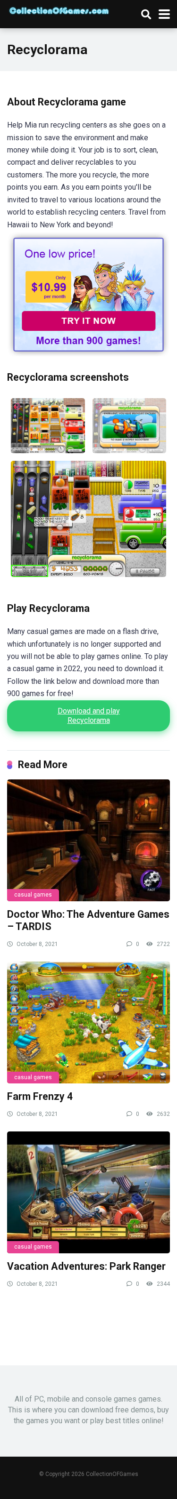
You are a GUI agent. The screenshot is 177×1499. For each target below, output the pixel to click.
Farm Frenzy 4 (40, 1096)
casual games (33, 894)
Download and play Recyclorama (89, 715)
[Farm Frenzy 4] (88, 1022)
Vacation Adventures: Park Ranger (86, 1266)
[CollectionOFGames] (59, 9)
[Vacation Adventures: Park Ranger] (88, 1192)
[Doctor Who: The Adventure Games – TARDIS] (88, 840)
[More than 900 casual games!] (88, 353)
